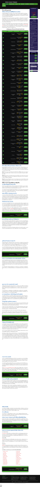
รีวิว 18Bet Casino (13, 136)
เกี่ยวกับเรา (15, 481)
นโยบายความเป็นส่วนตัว (25, 481)
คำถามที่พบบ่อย (31, 45)
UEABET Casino (18, 457)
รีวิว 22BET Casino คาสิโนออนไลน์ (15, 477)
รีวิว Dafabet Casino (12, 215)
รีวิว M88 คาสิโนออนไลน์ (13, 49)
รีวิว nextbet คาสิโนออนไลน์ (13, 94)
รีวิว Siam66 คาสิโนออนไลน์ (13, 72)
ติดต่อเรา (13, 481)
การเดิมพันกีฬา (11, 208)
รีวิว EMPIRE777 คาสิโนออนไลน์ (13, 109)
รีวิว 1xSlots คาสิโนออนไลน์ (13, 128)
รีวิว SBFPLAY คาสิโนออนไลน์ (13, 60)
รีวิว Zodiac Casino (13, 151)
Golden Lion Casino (18, 453)
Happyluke (3, 445)
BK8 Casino (17, 456)
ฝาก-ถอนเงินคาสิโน (4, 478)
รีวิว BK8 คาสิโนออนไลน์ (13, 83)
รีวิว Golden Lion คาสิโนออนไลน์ (13, 143)
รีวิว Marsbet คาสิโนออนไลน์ (13, 57)
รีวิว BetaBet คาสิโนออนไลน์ (13, 121)
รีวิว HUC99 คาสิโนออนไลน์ (13, 68)
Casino (19, 451)
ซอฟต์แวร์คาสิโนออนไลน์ (5, 477)
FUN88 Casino (5, 455)
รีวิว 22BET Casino (13, 102)
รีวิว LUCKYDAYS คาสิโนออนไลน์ (13, 53)
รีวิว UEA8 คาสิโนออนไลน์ (13, 113)
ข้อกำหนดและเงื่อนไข (19, 481)
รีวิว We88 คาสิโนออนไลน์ (11, 254)
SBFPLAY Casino (5, 456)
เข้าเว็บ (36, 55)
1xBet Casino (4, 458)
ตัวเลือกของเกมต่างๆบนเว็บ (32, 28)
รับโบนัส (26, 33)
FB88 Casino (4, 457)
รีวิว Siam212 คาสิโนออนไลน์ (13, 64)
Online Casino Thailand (20, 483)
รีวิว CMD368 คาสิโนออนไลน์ (13, 106)
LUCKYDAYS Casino (19, 458)
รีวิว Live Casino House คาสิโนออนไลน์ (13, 45)
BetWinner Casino (18, 455)
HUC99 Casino (18, 454)
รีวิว (35, 56)
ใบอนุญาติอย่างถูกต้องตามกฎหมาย (33, 38)
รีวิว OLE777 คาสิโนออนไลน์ (13, 132)
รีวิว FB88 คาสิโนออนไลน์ (13, 98)
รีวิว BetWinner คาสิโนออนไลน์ (13, 117)
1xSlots (17, 451)
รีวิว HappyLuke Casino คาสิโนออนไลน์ (13, 75)
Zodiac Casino (18, 452)
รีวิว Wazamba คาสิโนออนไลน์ (13, 79)
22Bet (3, 439)
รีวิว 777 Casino (13, 147)
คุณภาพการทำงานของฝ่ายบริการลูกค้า (33, 35)
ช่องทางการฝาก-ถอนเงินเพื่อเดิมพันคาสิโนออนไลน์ (9, 367)
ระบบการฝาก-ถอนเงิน (32, 41)
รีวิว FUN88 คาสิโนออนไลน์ (13, 34)
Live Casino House (4, 433)
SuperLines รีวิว (13, 162)
